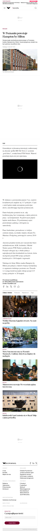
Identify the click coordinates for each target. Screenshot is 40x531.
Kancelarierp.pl (24, 491)
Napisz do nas (7, 474)
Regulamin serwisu (25, 474)
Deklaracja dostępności (26, 478)
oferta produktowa (8, 506)
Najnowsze (25, 292)
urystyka (15, 8)
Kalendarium (23, 503)
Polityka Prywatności (26, 470)
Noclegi (5, 28)
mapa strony (6, 503)
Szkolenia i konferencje (9, 500)
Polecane (17, 292)
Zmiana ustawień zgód (26, 472)
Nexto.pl (22, 487)
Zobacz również (7, 292)
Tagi (32, 292)
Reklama (5, 483)
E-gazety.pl (23, 485)
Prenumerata (7, 487)
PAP (4, 143)
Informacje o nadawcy (26, 476)
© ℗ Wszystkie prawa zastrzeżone (13, 281)
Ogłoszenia (6, 485)
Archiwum (6, 489)
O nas (4, 470)
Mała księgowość (25, 489)
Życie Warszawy (24, 494)
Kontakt (5, 472)
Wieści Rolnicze (24, 492)
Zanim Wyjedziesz (7, 318)
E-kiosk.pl (22, 483)
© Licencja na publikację (10, 280)
